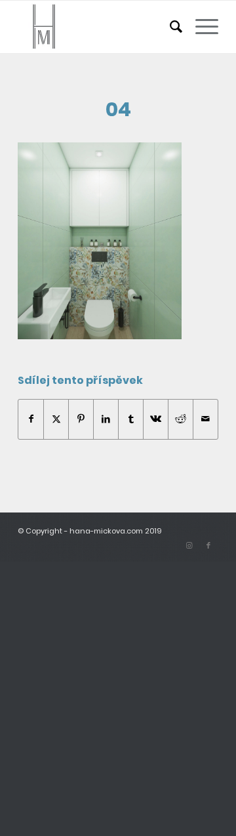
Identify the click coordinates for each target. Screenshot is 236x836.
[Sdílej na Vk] (156, 419)
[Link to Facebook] (208, 545)
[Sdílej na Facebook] (30, 419)
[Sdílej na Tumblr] (131, 419)
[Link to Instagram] (189, 545)
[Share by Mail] (205, 419)
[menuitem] (169, 27)
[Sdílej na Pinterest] (81, 419)
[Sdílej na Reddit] (180, 419)
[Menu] (200, 27)
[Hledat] (169, 27)
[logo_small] (98, 27)
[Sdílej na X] (56, 419)
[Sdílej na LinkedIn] (106, 419)
